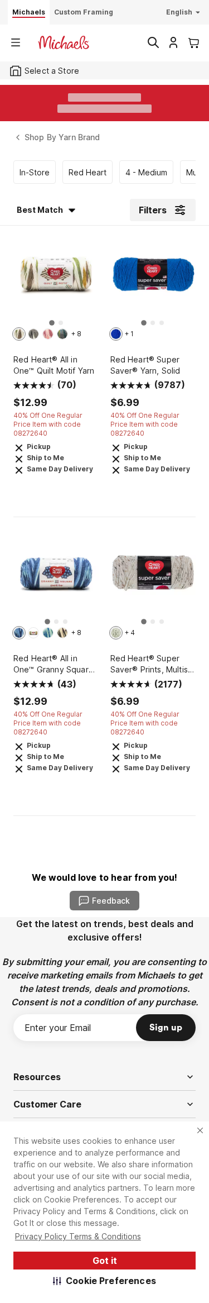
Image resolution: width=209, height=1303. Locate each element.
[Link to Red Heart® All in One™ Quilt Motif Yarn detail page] (56, 279)
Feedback (111, 900)
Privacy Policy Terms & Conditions (78, 1236)
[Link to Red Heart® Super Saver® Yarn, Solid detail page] (153, 279)
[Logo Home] (63, 42)
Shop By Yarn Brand (62, 137)
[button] (104, 1281)
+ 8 (76, 334)
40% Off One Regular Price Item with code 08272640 (47, 424)
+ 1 (129, 334)
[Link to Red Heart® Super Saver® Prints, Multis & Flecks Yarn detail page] (153, 579)
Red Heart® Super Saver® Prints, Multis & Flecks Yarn (153, 664)
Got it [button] (105, 1260)
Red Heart (87, 172)
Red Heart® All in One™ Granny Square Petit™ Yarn (53, 664)
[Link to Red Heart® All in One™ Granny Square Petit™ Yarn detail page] (56, 579)
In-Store (35, 172)
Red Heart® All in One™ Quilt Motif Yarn (53, 365)
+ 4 (130, 632)
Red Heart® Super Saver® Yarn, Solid (145, 365)
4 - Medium (146, 172)
